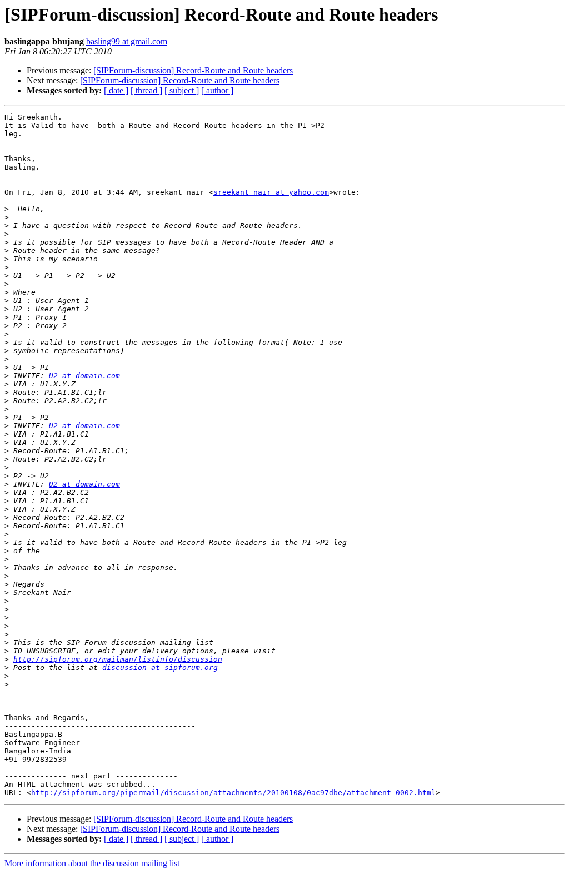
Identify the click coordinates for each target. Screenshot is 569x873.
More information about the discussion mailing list (91, 863)
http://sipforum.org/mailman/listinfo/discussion (117, 659)
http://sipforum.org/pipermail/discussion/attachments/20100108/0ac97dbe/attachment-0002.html (233, 792)
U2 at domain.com (84, 375)
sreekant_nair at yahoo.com (271, 192)
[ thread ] (146, 90)
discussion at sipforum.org (160, 667)
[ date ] (116, 90)
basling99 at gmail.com (126, 41)
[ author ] (217, 90)
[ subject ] (181, 90)
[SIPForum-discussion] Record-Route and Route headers (193, 70)
